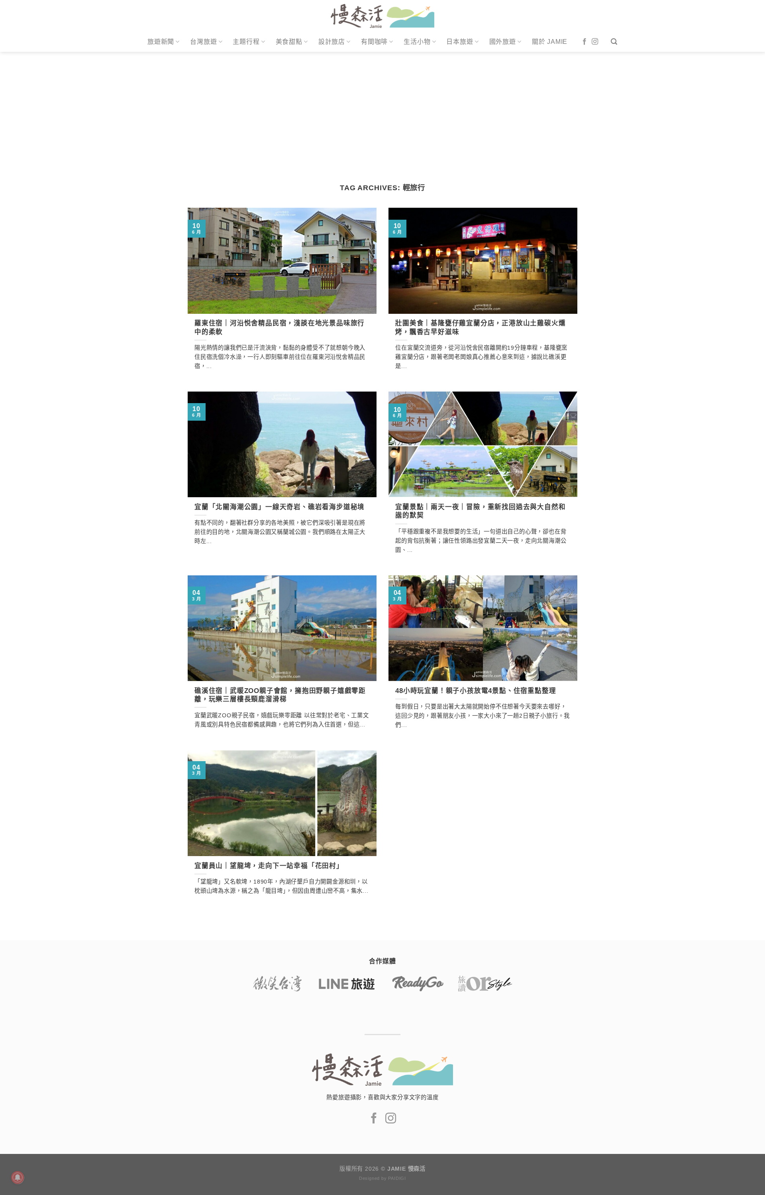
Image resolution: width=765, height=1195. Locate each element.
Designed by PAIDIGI (382, 1178)
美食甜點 (289, 41)
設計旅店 (331, 41)
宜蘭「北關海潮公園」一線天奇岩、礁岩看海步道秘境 (279, 507)
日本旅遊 (459, 41)
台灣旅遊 (203, 41)
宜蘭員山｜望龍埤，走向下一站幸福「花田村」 (268, 866)
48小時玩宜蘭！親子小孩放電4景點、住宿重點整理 (475, 691)
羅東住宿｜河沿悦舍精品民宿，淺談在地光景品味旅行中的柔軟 (279, 327)
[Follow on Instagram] (595, 41)
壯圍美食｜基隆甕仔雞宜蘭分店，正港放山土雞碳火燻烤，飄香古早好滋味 (480, 327)
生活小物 (417, 41)
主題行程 (246, 41)
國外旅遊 (502, 41)
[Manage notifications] (17, 1177)
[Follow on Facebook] (584, 41)
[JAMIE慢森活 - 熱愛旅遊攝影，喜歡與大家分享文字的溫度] (382, 16)
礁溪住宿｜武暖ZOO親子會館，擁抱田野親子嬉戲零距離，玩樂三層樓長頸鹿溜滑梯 (280, 695)
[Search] (614, 41)
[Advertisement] (382, 111)
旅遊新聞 (160, 41)
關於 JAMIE (549, 41)
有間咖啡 (374, 41)
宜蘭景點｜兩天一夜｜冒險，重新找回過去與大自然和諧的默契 (480, 511)
